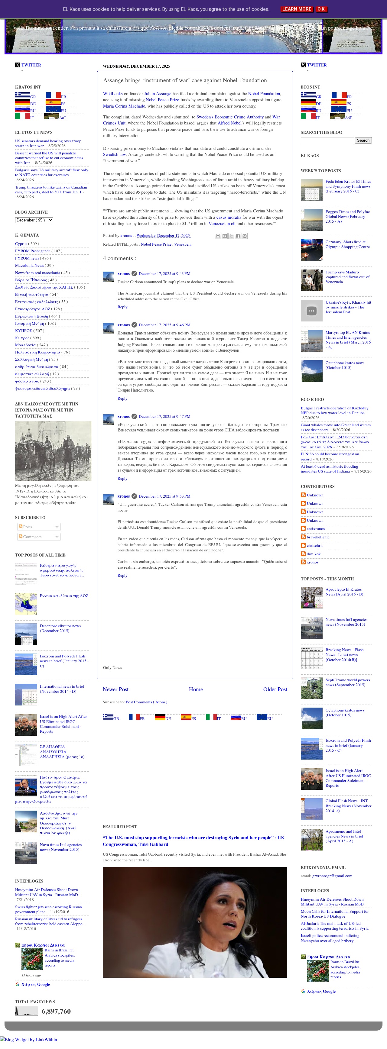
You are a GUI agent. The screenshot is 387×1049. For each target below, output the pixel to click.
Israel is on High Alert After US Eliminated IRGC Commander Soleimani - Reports (63, 724)
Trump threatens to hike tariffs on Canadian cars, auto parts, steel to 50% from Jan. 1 (51, 189)
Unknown (315, 495)
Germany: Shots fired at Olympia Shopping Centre (348, 244)
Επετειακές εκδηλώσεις (37, 301)
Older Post (275, 689)
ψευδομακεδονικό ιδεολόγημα (43, 388)
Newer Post (115, 689)
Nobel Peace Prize (162, 99)
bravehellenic (318, 537)
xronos (124, 273)
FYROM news (27, 258)
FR (142, 718)
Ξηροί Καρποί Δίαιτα (43, 945)
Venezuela (182, 244)
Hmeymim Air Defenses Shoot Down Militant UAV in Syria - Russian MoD (46, 892)
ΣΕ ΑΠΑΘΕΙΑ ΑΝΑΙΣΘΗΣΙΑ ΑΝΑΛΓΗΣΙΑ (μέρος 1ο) (62, 751)
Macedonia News (30, 265)
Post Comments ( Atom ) (146, 702)
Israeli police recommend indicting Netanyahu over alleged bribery (330, 938)
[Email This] (218, 236)
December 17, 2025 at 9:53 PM (164, 496)
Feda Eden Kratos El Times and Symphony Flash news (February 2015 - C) (348, 186)
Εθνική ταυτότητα (32, 294)
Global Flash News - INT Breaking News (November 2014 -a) (349, 805)
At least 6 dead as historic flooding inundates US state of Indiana (329, 468)
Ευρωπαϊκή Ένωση (32, 316)
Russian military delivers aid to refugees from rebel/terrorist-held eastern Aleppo (49, 921)
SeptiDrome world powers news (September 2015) (348, 682)
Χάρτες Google (35, 984)
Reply (123, 306)
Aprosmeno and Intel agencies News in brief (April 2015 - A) (344, 836)
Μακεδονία (26, 344)
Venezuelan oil (222, 223)
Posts (27, 526)
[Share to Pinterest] (245, 236)
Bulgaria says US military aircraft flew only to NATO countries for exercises (51, 172)
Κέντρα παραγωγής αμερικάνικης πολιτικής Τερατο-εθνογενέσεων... (62, 570)
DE (168, 718)
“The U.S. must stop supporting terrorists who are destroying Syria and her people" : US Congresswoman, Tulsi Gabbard (193, 840)
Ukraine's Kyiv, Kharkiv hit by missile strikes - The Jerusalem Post (348, 307)
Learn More (296, 9)
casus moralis (228, 217)
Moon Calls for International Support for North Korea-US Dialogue (335, 914)
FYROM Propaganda (33, 250)
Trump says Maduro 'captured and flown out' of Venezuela (348, 276)
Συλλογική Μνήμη (32, 359)
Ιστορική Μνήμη (30, 323)
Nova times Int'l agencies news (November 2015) (61, 847)
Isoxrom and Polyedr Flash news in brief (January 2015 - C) (64, 660)
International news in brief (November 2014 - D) (62, 688)
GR (116, 718)
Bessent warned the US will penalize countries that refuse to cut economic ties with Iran (49, 157)
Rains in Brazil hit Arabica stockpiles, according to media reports (60, 957)
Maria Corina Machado (124, 106)
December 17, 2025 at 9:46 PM (164, 325)
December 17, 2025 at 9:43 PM (164, 273)
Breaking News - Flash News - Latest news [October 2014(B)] (345, 654)
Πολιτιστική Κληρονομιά (38, 352)
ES (193, 718)
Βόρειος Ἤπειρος (31, 279)
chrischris (315, 545)
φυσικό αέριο (27, 381)
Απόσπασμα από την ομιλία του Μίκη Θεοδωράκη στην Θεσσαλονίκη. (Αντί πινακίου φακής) (58, 822)
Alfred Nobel (230, 123)
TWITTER (31, 65)
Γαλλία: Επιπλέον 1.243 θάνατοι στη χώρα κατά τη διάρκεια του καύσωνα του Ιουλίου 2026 (335, 441)
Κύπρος (22, 338)
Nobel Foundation (264, 93)
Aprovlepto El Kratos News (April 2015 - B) (344, 591)
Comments (31, 536)
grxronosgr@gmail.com (332, 875)
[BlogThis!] (225, 236)
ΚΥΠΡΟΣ (24, 330)
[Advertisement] (195, 772)
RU (244, 718)
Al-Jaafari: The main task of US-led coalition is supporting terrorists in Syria (335, 926)
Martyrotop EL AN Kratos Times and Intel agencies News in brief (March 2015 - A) (348, 340)
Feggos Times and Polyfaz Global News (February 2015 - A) (348, 216)
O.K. (321, 9)
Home (196, 689)
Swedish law (114, 154)
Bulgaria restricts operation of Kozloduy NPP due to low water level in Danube (335, 410)
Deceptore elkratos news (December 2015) (60, 628)
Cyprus (21, 243)
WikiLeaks (113, 93)
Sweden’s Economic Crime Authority (230, 117)
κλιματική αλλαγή (32, 373)
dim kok (314, 554)
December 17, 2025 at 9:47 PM (164, 416)
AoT (62, 117)
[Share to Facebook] (238, 236)
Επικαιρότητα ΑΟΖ (33, 308)
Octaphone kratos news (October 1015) (345, 365)
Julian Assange (157, 93)
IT (219, 718)
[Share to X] (231, 236)
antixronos (316, 528)
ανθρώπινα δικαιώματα (37, 366)
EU (270, 718)
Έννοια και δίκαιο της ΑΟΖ (64, 595)
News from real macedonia (38, 272)
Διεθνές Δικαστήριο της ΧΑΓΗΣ (44, 287)
